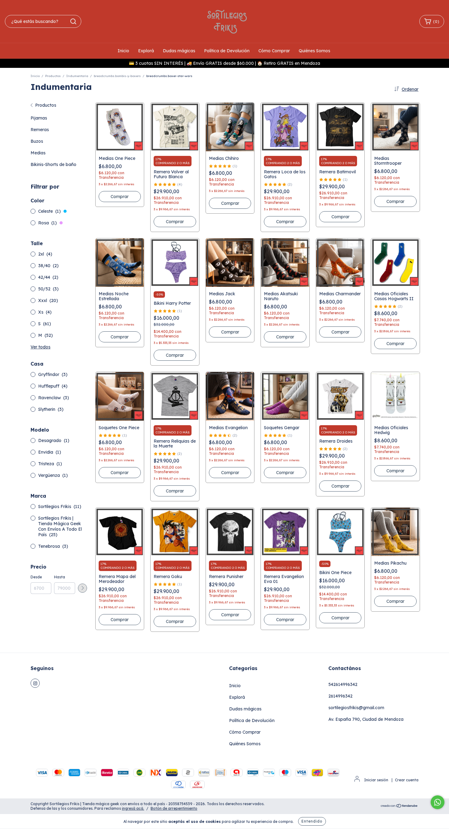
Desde (36, 577)
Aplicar (82, 588)
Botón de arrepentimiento (174, 808)
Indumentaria (77, 76)
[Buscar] (73, 21)
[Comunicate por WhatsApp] (437, 802)
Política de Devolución (227, 50)
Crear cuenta (406, 780)
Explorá (146, 50)
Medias (38, 153)
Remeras (40, 129)
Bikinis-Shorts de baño (53, 164)
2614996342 (340, 696)
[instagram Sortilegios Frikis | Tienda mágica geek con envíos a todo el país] (35, 683)
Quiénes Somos (314, 50)
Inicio (123, 50)
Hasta (59, 577)
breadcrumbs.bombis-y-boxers (117, 76)
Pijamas (39, 118)
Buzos (37, 141)
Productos (53, 76)
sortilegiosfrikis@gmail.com (356, 707)
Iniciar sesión (376, 780)
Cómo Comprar (274, 50)
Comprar (175, 221)
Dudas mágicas (179, 50)
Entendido (312, 821)
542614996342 (342, 684)
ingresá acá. (133, 808)
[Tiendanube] (399, 806)
